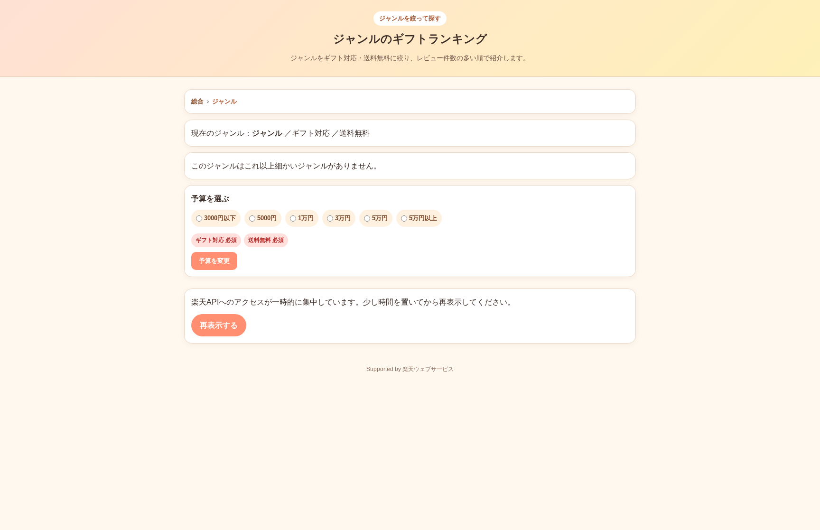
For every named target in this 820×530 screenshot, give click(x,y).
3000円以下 (220, 218)
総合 (197, 101)
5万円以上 (423, 218)
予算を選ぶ (210, 199)
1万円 (306, 218)
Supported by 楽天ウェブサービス (410, 369)
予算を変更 (214, 260)
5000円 (267, 218)
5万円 (380, 218)
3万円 (343, 218)
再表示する (219, 325)
